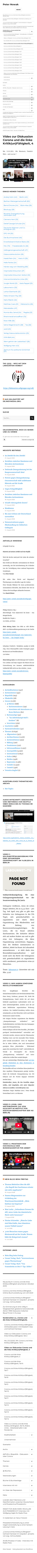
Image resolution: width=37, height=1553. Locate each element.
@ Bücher (10, 704)
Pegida (27, 312)
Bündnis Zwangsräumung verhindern (14, 214)
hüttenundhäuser (14, 748)
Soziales (10, 765)
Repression (11, 762)
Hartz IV (23, 258)
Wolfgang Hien (11, 346)
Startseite (5, 82)
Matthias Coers (11, 304)
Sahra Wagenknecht (13, 325)
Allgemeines (11, 734)
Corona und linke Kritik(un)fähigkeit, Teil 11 (13, 62)
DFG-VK (8, 233)
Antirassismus (10, 693)
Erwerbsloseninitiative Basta (16, 242)
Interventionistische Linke (16, 279)
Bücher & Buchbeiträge (8, 101)
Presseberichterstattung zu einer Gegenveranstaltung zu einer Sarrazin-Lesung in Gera (18, 123)
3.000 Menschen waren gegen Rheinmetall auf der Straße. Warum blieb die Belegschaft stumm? (18, 1234)
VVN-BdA (9, 337)
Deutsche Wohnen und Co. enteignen (14, 228)
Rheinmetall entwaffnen (15, 317)
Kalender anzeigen (27, 439)
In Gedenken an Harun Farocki (9, 119)
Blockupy (9, 209)
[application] (18, 1125)
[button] (4, 440)
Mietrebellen (10, 308)
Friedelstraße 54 (20, 246)
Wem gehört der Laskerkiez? (17, 341)
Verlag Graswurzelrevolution (16, 333)
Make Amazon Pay (12, 296)
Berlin (23, 197)
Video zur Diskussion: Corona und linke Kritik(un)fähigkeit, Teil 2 (17, 38)
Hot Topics (9, 789)
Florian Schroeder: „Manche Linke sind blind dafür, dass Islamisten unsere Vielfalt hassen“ (18, 1223)
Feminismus (11, 745)
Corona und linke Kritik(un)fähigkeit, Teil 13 (13, 67)
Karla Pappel (26, 283)
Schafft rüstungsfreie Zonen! (16, 503)
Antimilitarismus (11, 690)
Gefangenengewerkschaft (16, 250)
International (12, 754)
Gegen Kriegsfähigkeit (13, 489)
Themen (4, 90)
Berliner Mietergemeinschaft (17, 201)
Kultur (9, 756)
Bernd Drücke (11, 205)
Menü (18, 9)
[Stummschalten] (28, 1132)
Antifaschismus (13, 737)
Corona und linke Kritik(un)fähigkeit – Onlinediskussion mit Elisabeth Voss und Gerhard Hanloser (18, 35)
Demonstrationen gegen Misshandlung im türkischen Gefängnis (16, 525)
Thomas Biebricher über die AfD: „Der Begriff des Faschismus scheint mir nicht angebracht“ (19, 1187)
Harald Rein (10, 258)
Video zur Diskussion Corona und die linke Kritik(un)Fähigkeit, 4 (18, 43)
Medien (10, 759)
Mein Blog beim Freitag (16, 1179)
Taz (28, 325)
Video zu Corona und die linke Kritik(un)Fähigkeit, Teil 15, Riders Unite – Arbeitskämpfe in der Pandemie (19, 74)
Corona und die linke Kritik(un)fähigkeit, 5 (12, 46)
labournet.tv (13, 970)
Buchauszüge (12, 715)
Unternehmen (7, 79)
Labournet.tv (10, 287)
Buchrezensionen (15, 707)
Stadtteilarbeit (7, 77)
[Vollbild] (32, 1132)
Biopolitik (9, 695)
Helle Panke (10, 263)
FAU (7, 246)
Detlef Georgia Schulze (14, 224)
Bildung (10, 743)
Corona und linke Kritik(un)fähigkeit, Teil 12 (13, 65)
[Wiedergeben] (5, 1132)
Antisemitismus (13, 740)
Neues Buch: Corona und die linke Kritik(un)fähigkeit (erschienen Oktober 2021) (17, 15)
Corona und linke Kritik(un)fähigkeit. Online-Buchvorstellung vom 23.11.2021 (17, 19)
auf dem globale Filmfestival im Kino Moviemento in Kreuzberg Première (18, 1062)
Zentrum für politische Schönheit (17, 350)
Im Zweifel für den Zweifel (15, 456)
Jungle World (10, 283)
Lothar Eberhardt (12, 292)
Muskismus (9, 508)
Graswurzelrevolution (14, 254)
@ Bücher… (5, 96)
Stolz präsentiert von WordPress (23, 1549)
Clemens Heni (11, 219)
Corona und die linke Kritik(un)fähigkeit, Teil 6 (13, 48)
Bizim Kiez (26, 205)
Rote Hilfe (9, 321)
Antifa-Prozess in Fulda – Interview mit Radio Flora (13, 130)
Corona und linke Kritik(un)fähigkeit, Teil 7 (13, 51)
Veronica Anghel (11, 770)
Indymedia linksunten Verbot (17, 275)
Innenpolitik (12, 751)
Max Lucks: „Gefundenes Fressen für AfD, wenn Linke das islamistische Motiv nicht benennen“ (19, 1212)
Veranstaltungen (6, 98)
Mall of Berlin (10, 300)
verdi (7, 329)
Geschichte (9, 726)
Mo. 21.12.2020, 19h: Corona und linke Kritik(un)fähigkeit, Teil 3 (17, 40)
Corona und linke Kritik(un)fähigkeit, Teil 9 (13, 57)
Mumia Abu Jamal (12, 312)
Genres (4, 93)
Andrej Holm (10, 197)
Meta (4, 109)
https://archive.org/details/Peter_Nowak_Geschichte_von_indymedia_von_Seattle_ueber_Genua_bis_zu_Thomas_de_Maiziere (18, 840)
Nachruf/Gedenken (12, 729)
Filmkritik (9, 698)
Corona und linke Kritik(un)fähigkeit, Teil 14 (13, 70)
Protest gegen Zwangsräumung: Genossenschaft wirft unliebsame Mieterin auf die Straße (18, 480)
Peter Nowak (11, 4)
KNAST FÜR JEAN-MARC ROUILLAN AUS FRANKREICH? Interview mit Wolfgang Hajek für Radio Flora (17, 117)
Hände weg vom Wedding (16, 267)
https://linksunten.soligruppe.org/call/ (18, 388)
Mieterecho (27, 304)
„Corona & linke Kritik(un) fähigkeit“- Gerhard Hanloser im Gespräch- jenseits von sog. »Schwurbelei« (17, 23)
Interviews (11, 723)
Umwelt (10, 767)
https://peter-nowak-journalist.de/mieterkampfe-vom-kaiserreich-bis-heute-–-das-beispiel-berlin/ (17, 634)
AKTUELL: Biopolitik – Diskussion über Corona (12, 87)
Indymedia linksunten (14, 271)
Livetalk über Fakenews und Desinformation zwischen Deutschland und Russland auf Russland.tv (18, 113)
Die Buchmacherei (13, 238)
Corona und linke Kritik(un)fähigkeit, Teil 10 (13, 59)
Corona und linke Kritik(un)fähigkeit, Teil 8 (13, 54)
